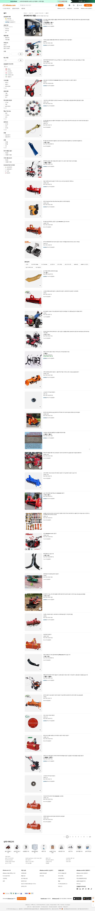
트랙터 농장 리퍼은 (10, 861)
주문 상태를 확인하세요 (82, 878)
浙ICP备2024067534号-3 (83, 908)
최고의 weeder (9, 860)
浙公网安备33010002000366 (70, 908)
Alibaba (25, 13)
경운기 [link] (47, 13)
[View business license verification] (60, 909)
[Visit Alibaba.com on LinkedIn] (80, 889)
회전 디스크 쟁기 (30, 861)
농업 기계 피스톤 (68, 264)
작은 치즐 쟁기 (38, 267)
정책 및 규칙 (23, 886)
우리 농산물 (28, 863)
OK (20, 54)
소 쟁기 (27, 264)
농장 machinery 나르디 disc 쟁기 (34, 858)
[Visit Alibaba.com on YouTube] (88, 889)
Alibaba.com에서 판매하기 (82, 873)
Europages (67, 904)
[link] (93, 898)
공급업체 (52, 26)
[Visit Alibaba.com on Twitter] (83, 889)
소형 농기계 (49, 861)
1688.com (33, 904)
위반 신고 (60, 886)
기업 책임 (5, 878)
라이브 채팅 (60, 875)
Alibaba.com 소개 (7, 870)
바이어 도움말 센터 (62, 873)
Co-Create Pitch (6, 875)
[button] (56, 5)
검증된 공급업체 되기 (81, 881)
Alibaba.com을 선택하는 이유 (9, 873)
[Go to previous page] (64, 837)
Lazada (47, 904)
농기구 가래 (8, 863)
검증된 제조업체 (43, 873)
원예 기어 (48, 858)
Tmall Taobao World (41, 904)
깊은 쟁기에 (52, 264)
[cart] (74, 5)
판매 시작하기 (80, 875)
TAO (58, 904)
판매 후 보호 (23, 881)
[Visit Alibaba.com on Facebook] (77, 889)
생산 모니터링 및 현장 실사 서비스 (28, 883)
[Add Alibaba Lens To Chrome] (21, 898)
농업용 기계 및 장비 (39, 13)
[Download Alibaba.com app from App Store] (77, 898)
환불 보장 (23, 875)
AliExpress (27, 904)
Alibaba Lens (10, 898)
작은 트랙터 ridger (34, 264)
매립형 (47, 863)
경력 (4, 881)
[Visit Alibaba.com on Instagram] (86, 889)
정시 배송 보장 (24, 878)
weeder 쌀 (76, 264)
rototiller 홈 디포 (70, 858)
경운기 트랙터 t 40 (29, 267)
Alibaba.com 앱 (55, 898)
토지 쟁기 (68, 860)
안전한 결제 (23, 873)
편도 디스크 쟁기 (9, 858)
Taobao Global (53, 904)
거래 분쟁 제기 (61, 878)
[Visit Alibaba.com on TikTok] (91, 889)
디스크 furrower (44, 264)
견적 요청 (42, 875)
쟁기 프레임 (60, 264)
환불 (59, 881)
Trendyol (62, 904)
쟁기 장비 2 (28, 860)
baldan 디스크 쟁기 (84, 264)
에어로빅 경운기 (50, 860)
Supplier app (44, 898)
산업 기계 (31, 13)
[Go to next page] (87, 837)
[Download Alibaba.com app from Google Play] (87, 898)
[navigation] (13, 425)
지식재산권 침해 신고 (62, 883)
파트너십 (78, 883)
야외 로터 (68, 861)
